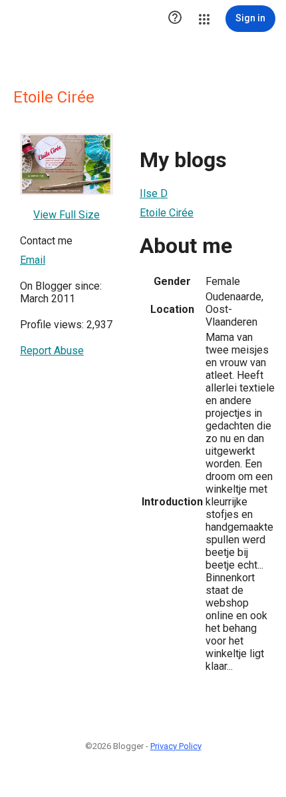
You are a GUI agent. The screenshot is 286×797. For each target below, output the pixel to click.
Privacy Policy (176, 746)
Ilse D (154, 193)
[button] (175, 19)
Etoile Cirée (167, 212)
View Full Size (66, 214)
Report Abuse (52, 350)
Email (32, 260)
